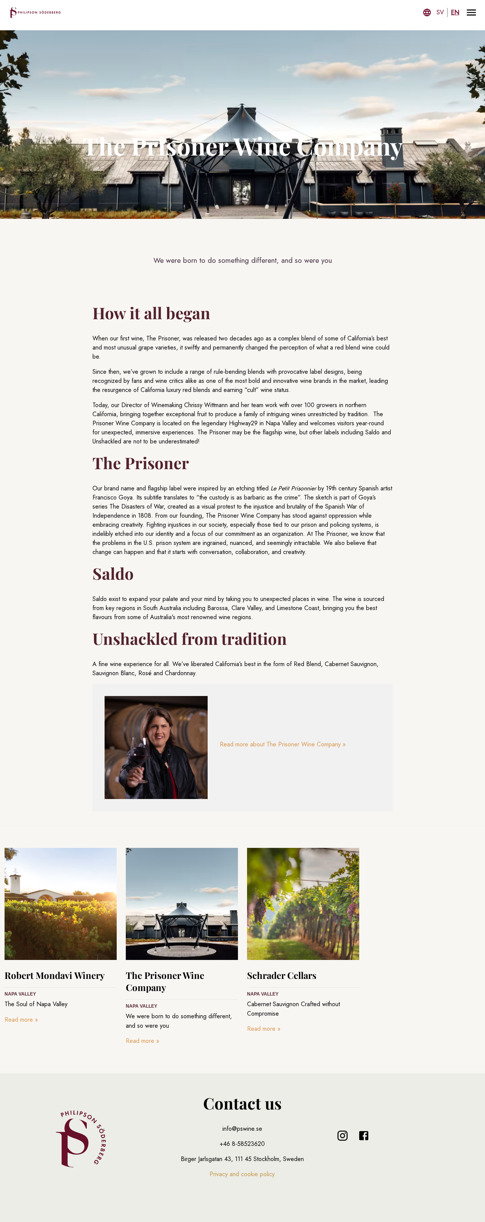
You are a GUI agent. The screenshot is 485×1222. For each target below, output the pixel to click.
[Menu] (471, 12)
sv (440, 12)
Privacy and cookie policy (242, 1174)
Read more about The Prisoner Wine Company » (283, 744)
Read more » (21, 1019)
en (455, 12)
